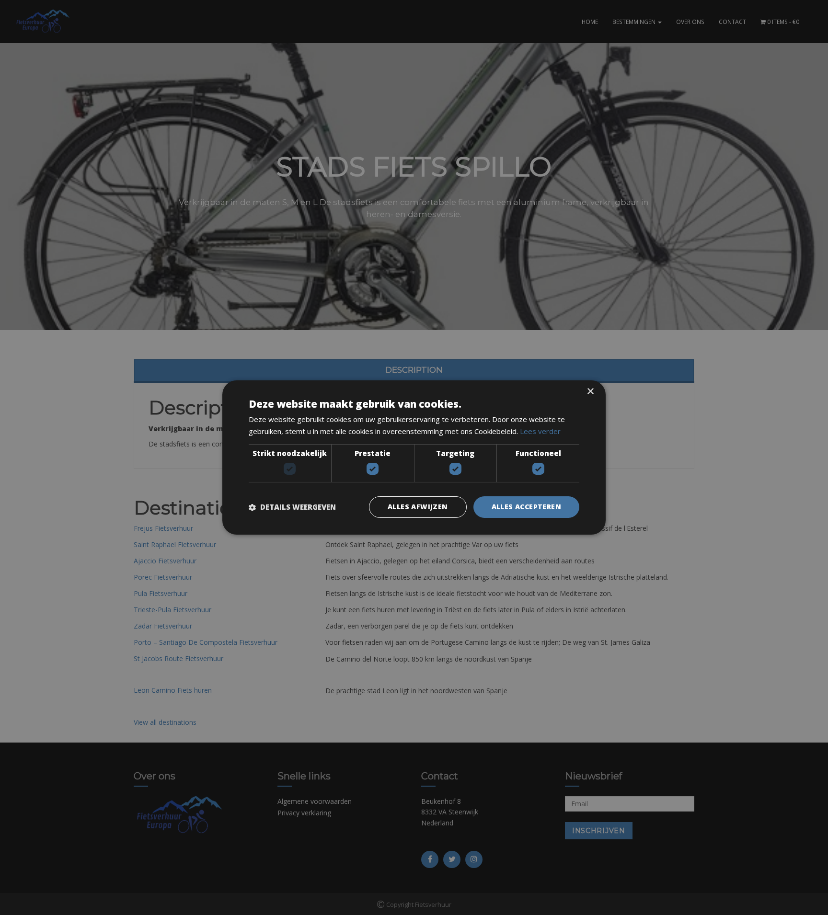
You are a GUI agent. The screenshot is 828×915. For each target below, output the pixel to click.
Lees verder (540, 431)
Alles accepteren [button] (526, 506)
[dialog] (414, 457)
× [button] (590, 391)
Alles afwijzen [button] (418, 506)
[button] (292, 507)
